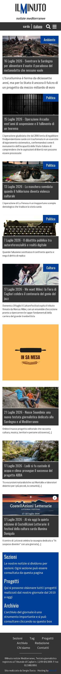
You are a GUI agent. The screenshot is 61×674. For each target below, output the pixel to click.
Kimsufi (53, 670)
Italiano (37, 26)
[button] (48, 26)
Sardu (26, 26)
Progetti (11, 581)
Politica (50, 97)
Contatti (43, 648)
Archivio (11, 605)
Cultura (50, 267)
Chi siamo (23, 648)
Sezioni (10, 556)
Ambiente (49, 39)
